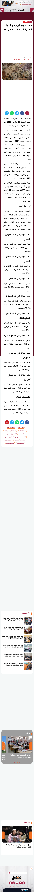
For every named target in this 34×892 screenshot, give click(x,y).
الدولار (5, 431)
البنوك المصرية (20, 443)
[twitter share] (17, 113)
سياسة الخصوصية (17, 886)
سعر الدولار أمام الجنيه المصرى (12, 437)
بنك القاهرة (13, 431)
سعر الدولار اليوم (11, 428)
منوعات (27, 22)
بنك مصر (22, 434)
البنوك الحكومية (10, 443)
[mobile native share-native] (27, 113)
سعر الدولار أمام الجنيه (19, 440)
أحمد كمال (26, 57)
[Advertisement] (16, 43)
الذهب (24, 437)
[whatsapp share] (12, 113)
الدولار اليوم (8, 440)
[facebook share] (22, 113)
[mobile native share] (7, 422)
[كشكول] (17, 877)
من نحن (25, 886)
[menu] (32, 10)
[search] (2, 10)
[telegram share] (7, 113)
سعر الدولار (21, 428)
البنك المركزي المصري (12, 434)
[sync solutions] (24, 890)
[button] (19, 762)
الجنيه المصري (22, 431)
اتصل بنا (9, 886)
